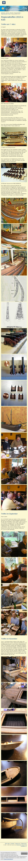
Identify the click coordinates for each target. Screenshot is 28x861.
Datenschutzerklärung (8, 859)
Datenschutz (24, 843)
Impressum (17, 843)
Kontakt (12, 843)
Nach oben (7, 843)
